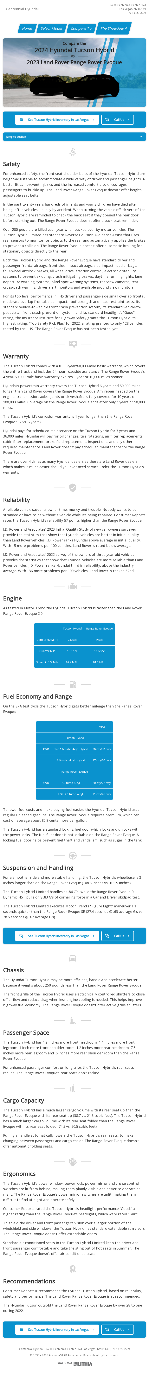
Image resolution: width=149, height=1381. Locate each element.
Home (27, 28)
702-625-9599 (137, 13)
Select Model (51, 28)
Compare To (81, 28)
